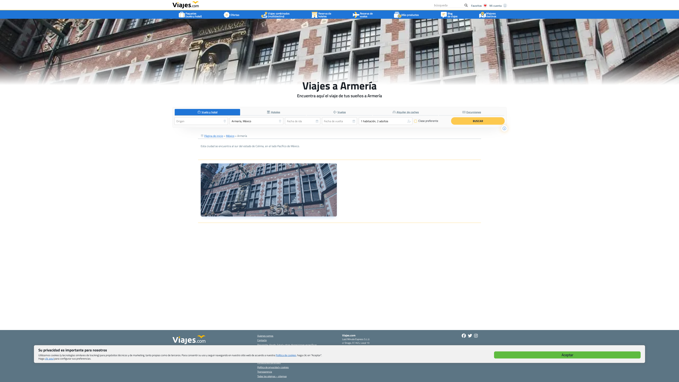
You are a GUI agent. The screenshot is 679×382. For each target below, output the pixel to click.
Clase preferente (426, 121)
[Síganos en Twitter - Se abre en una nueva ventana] (470, 335)
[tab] (207, 112)
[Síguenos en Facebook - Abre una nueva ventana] (463, 335)
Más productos (410, 15)
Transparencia (264, 372)
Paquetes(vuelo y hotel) (193, 14)
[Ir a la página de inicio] (185, 4)
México (230, 136)
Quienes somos (265, 336)
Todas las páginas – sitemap (272, 376)
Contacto (262, 340)
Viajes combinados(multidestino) (278, 14)
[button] (385, 121)
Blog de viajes (453, 14)
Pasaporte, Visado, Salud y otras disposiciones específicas (287, 345)
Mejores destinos (491, 14)
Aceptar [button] (567, 355)
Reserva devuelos (366, 14)
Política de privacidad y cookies (273, 367)
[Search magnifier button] (466, 5)
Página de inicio (213, 136)
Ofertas (234, 15)
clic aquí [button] (49, 359)
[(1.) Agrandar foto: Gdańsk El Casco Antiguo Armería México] (269, 189)
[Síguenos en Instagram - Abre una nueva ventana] (476, 335)
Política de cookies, (286, 355)
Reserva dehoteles (324, 14)
